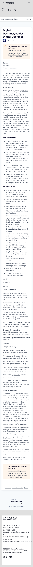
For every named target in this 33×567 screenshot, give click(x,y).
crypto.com (16, 375)
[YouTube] (10, 557)
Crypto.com (24, 91)
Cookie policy (20, 506)
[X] (4, 557)
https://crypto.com (19, 424)
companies (9, 19)
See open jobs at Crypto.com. (17, 50)
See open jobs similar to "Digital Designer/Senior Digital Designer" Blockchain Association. (18, 54)
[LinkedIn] (7, 557)
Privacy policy (12, 506)
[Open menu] (29, 3)
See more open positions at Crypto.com (16, 488)
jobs (2, 19)
